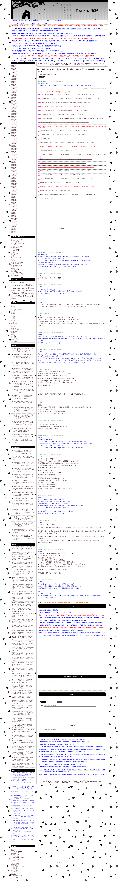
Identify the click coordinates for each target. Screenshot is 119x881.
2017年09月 (14, 221)
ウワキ (18, 282)
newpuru (13, 850)
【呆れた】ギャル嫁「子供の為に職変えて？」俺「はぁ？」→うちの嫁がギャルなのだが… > (88, 64)
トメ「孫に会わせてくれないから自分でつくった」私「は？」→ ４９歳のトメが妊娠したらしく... (63, 163)
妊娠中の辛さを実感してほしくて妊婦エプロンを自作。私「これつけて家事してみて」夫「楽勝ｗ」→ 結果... (67, 186)
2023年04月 (14, 123)
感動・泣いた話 (15, 263)
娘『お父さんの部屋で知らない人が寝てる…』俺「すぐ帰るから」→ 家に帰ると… (23, 505)
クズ (23, 282)
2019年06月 (14, 190)
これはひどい (14, 244)
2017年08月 (14, 222)
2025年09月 (14, 81)
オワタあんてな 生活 (16, 875)
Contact (19, 1)
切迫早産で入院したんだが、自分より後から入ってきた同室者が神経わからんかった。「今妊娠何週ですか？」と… (23, 748)
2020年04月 (14, 176)
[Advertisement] (57, 211)
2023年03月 (14, 125)
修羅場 (13, 252)
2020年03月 (14, 177)
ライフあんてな (15, 869)
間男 (28, 296)
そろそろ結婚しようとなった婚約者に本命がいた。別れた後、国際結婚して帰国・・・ (23, 458)
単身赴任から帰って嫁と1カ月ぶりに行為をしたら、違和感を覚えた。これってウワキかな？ (61, 182)
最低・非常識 (14, 265)
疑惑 (80, 602)
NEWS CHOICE (15, 870)
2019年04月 (14, 193)
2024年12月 (14, 94)
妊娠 (23, 288)
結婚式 (29, 293)
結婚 (26, 293)
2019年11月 (14, 183)
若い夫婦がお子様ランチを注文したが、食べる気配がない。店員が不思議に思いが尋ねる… (23, 742)
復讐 (12, 259)
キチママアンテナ (15, 856)
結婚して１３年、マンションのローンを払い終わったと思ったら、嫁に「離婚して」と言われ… (23, 391)
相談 (23, 293)
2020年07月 (14, 171)
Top (12, 1)
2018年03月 (14, 212)
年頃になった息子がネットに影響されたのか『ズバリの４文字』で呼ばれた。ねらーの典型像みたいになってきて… (23, 649)
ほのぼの (13, 247)
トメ (33, 282)
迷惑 (21, 296)
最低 (13, 293)
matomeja (14, 874)
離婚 (31, 296)
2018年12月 (14, 199)
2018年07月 (14, 206)
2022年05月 (14, 139)
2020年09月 (14, 168)
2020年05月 (14, 174)
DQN (12, 282)
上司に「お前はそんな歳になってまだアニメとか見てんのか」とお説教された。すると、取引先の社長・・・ (23, 707)
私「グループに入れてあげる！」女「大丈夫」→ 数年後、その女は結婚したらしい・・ (23, 441)
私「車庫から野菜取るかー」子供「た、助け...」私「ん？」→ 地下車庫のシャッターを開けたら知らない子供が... (69, 146)
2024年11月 (14, 95)
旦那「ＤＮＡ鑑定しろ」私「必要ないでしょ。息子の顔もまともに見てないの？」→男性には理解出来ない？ (23, 430)
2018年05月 (14, 209)
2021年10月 (14, 149)
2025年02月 (14, 91)
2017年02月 (14, 231)
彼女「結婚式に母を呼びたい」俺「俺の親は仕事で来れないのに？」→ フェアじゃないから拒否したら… (22, 810)
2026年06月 (14, 68)
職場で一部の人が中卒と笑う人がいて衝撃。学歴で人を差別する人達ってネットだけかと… (23, 658)
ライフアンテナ (15, 859)
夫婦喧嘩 (59, 602)
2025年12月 (14, 77)
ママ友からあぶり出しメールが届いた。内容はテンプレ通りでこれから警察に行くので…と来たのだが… (23, 470)
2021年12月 (14, 146)
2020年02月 (14, 178)
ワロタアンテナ (15, 860)
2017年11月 (14, 218)
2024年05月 (14, 104)
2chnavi (13, 862)
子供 (31, 288)
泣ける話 (13, 269)
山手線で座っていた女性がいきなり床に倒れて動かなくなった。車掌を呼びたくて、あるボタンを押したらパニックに (23, 759)
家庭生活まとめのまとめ (17, 866)
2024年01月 (14, 110)
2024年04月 (14, 106)
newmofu (13, 849)
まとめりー (14, 871)
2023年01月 (14, 127)
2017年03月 (14, 229)
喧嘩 (19, 288)
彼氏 (14, 290)
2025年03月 (14, 90)
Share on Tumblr (59, 702)
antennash (14, 853)
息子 (22, 290)
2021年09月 (14, 151)
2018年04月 (14, 211)
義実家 (32, 293)
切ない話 (13, 253)
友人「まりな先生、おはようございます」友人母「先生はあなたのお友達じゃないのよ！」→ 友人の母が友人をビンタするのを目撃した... (72, 118)
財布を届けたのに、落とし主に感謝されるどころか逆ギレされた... (55, 190)
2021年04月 (14, 158)
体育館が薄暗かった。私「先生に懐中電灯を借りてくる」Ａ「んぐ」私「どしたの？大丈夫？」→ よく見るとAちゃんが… (23, 615)
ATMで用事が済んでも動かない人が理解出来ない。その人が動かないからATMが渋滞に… (23, 670)
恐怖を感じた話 (15, 262)
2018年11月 (14, 200)
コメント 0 (56, 74)
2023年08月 (14, 117)
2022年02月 (14, 144)
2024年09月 (14, 98)
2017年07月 (14, 224)
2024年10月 (14, 97)
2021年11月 (14, 148)
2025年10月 (14, 79)
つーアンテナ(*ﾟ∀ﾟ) (16, 852)
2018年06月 (14, 208)
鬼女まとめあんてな (16, 863)
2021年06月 (14, 155)
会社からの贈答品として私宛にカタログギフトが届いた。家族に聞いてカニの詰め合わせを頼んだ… (23, 494)
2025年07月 (14, 84)
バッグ (49, 602)
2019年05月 (14, 192)
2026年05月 (14, 69)
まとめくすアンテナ (16, 877)
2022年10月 (14, 132)
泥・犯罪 (13, 271)
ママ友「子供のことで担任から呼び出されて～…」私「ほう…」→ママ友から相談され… (23, 664)
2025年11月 (14, 78)
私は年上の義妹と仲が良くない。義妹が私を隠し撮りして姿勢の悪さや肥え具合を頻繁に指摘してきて (23, 632)
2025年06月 (14, 85)
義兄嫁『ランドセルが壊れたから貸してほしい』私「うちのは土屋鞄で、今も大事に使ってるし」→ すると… (23, 397)
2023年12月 (14, 111)
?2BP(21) (63, 369)
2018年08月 (14, 205)
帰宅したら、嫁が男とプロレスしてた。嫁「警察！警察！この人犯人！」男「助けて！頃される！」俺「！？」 (66, 110)
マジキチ (13, 249)
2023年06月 (14, 120)
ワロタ (22, 285)
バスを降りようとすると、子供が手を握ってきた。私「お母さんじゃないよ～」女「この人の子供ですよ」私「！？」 (23, 568)
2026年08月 (14, 65)
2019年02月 (14, 196)
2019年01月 (14, 197)
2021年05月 (14, 157)
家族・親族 (14, 258)
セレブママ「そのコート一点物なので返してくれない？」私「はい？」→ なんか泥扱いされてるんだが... (64, 134)
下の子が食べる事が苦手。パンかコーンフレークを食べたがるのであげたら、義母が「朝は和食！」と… (64, 122)
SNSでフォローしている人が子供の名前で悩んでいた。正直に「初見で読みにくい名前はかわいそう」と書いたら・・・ (23, 681)
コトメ (25, 282)
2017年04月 (14, 228)
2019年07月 (14, 189)
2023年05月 (14, 122)
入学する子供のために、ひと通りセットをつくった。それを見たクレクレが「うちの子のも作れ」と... (63, 682)
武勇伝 (13, 268)
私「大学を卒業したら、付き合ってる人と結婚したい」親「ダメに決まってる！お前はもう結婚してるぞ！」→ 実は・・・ (23, 643)
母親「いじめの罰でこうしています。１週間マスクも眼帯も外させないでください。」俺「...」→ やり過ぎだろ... (67, 171)
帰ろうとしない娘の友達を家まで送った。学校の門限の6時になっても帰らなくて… (23, 403)
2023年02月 (14, 126)
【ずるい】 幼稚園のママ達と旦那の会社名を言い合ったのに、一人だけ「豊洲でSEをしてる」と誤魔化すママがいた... (68, 194)
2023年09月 (14, 116)
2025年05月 (14, 87)
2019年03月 (14, 194)
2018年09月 (14, 203)
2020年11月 (14, 165)
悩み (24, 291)
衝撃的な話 (14, 275)
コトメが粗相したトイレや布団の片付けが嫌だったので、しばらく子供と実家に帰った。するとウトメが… (23, 548)
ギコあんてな (14, 867)
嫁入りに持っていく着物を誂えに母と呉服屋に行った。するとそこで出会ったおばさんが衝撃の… (23, 702)
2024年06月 (14, 103)
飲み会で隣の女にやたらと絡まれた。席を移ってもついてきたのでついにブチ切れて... (59, 689)
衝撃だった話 (14, 274)
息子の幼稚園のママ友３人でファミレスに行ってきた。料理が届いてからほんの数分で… (23, 737)
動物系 (13, 255)
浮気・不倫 (14, 272)
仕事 (25, 285)
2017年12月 (14, 216)
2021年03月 (14, 160)
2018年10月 (14, 202)
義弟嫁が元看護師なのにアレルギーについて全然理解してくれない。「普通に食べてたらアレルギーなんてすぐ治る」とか (23, 604)
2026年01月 (14, 75)
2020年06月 (14, 173)
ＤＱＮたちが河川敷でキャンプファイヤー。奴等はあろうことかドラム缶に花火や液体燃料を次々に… (23, 720)
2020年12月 (14, 164)
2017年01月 (14, 232)
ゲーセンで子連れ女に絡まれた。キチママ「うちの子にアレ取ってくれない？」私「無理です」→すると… (23, 686)
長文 (24, 295)
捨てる (73, 602)
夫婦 (12, 256)
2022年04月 (14, 141)
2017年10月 (14, 219)
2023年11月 (14, 113)
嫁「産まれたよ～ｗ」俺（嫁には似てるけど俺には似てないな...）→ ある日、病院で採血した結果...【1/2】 (65, 102)
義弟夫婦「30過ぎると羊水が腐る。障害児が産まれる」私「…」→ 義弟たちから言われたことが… (22, 802)
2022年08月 (14, 135)
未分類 (13, 266)
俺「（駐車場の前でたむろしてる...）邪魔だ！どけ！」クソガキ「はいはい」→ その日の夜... (62, 114)
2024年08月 (14, 100)
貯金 (87, 602)
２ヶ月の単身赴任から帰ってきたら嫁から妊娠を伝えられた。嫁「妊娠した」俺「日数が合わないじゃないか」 (22, 829)
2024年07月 (14, 101)
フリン (13, 285)
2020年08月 (14, 170)
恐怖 (19, 290)
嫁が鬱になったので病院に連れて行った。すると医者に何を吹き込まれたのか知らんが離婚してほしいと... (64, 687)
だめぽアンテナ (15, 854)
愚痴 (27, 290)
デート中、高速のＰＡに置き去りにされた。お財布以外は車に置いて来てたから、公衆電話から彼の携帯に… (23, 476)
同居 (14, 288)
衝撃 (18, 296)
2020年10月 (14, 167)
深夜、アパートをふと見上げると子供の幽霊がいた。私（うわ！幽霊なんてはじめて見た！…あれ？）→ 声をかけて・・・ (68, 684)
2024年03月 (14, 107)
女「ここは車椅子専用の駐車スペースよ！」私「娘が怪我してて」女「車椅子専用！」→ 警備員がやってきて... (66, 178)
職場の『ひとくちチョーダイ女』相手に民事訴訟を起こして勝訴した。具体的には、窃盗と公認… (23, 524)
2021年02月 (14, 161)
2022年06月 (14, 138)
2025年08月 (14, 82)
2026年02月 (14, 74)
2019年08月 (14, 187)
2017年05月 (14, 227)
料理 (30, 290)
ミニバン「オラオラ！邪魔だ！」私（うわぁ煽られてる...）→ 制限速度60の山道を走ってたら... (62, 175)
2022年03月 (14, 142)
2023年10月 (14, 114)
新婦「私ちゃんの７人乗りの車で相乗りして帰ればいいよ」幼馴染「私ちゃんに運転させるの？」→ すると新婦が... (67, 142)
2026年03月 (14, 72)
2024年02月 (14, 109)
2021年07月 (14, 154)
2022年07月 (14, 136)
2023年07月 (14, 119)
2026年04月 (14, 71)
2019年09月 (14, 186)
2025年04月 (14, 88)
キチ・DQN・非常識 (16, 243)
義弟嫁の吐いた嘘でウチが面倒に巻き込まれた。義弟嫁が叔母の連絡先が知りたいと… (23, 488)
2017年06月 (14, 225)
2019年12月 (14, 181)
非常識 (13, 298)
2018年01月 (14, 215)
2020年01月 (14, 180)
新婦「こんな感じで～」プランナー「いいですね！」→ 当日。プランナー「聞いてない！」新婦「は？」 (65, 130)
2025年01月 (14, 93)
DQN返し (13, 240)
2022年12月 (14, 129)
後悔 (65, 602)
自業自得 (13, 296)
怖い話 (13, 260)
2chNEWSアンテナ (16, 873)
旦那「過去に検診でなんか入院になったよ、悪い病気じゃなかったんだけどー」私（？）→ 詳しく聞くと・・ (23, 350)
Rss (16, 1)
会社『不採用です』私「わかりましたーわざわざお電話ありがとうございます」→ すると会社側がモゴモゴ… (23, 452)
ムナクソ (13, 250)
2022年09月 (14, 133)
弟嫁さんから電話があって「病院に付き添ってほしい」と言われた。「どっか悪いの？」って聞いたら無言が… (23, 464)
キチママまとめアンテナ (17, 857)
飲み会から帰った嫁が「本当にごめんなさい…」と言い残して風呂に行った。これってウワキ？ (22, 837)
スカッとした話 (15, 246)
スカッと (29, 282)
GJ (15, 282)
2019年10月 (14, 184)
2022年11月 (14, 130)
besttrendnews (15, 864)
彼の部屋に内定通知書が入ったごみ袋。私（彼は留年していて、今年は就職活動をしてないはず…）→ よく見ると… (23, 558)
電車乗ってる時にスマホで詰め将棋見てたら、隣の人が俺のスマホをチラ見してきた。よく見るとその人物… (23, 416)
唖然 (16, 288)
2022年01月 (14, 145)
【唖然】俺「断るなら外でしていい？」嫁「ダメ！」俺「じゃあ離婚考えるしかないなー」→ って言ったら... (66, 159)
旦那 (32, 291)
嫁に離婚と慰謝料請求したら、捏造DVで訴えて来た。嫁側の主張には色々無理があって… (23, 530)
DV (46, 602)
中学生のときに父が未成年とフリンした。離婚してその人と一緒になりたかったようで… (23, 363)
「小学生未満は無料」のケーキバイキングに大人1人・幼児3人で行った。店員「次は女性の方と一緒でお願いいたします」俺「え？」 (71, 98)
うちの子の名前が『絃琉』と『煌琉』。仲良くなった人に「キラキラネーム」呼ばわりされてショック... (66, 106)
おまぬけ (13, 242)
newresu (13, 848)
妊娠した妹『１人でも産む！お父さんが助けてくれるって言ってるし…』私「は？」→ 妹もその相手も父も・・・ (23, 377)
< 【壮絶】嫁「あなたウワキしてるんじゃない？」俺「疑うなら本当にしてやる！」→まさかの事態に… (54, 64)
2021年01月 (14, 162)
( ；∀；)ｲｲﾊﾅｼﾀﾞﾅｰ (16, 239)
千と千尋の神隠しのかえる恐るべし (48, 138)
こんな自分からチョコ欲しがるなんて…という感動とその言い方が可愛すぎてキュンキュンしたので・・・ (67, 167)
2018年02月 (14, 213)
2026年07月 (14, 66)
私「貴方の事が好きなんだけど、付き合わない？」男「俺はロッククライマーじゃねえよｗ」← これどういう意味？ (67, 94)
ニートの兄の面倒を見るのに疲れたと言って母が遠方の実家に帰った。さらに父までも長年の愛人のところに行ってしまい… (23, 692)
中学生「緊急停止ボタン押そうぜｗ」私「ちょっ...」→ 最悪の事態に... (57, 150)
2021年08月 (14, 152)
